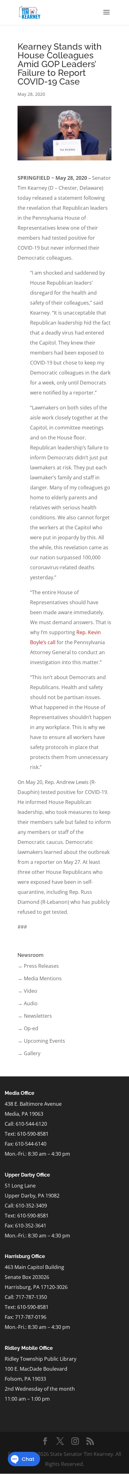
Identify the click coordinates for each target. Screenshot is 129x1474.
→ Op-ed (28, 1028)
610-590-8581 (33, 1133)
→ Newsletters (35, 1015)
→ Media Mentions (40, 978)
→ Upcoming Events (41, 1040)
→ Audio (28, 1003)
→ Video (27, 990)
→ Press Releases (38, 965)
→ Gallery (29, 1053)
